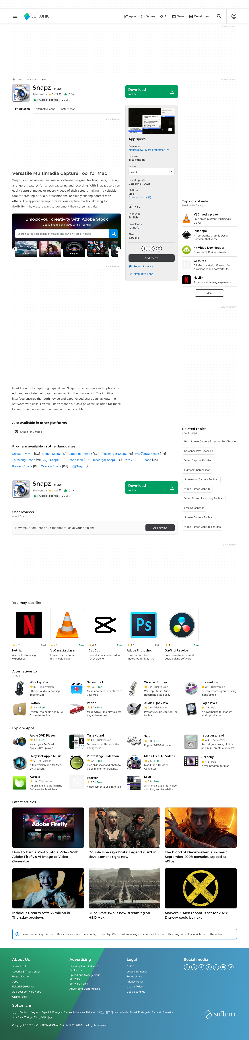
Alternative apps (143, 273)
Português (144, 1012)
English (35, 1012)
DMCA (130, 966)
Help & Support (21, 976)
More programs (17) (157, 149)
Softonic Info (19, 966)
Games (150, 16)
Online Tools (19, 996)
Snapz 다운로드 (22, 453)
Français (57, 1012)
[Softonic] (37, 16)
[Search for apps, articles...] (219, 16)
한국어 (109, 1012)
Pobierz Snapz (22, 466)
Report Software (143, 266)
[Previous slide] (15, 249)
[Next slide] (118, 249)
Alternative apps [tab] (45, 108)
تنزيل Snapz (51, 460)
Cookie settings (136, 991)
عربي (15, 1012)
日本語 (100, 1012)
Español (46, 1012)
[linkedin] (216, 967)
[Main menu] (15, 16)
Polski (133, 1012)
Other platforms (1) (140, 197)
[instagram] (194, 967)
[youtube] (223, 967)
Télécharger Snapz (114, 453)
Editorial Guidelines (23, 986)
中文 (49, 1017)
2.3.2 (134, 171)
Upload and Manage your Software (84, 976)
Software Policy (78, 983)
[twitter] (152, 248)
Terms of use (134, 976)
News (180, 16)
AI (166, 16)
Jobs (15, 981)
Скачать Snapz (51, 466)
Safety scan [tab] (68, 108)
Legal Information (137, 971)
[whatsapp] (159, 248)
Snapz (47, 87)
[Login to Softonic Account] (234, 16)
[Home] (13, 79)
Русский (156, 1012)
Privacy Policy (135, 981)
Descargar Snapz (104, 460)
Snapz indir (75, 460)
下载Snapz (77, 466)
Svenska (168, 1012)
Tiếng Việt (40, 1017)
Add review (151, 257)
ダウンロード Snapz (137, 460)
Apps (132, 16)
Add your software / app (26, 991)
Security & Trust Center (26, 971)
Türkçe (28, 1017)
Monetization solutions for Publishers (84, 968)
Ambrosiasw (136, 149)
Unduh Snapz (51, 453)
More (210, 293)
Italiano (90, 1012)
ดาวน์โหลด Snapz (147, 453)
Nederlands (121, 1012)
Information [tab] (22, 108)
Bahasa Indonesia (74, 1012)
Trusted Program (48, 99)
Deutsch (24, 1012)
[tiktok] (201, 967)
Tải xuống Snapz (23, 460)
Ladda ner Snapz (80, 453)
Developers (202, 16)
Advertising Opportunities (84, 988)
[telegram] (231, 967)
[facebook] (144, 248)
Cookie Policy (135, 986)
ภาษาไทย (17, 1017)
